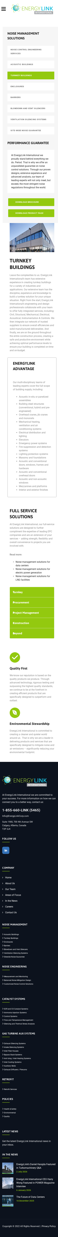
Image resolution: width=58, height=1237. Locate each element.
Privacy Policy (49, 1226)
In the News (11, 900)
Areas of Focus (13, 895)
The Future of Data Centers (30, 1197)
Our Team (10, 889)
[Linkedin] (5, 850)
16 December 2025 (25, 1201)
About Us (10, 883)
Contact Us (11, 912)
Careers (9, 906)
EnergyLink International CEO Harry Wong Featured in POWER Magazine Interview (35, 1183)
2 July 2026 (21, 1171)
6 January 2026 (23, 1190)
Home (8, 877)
